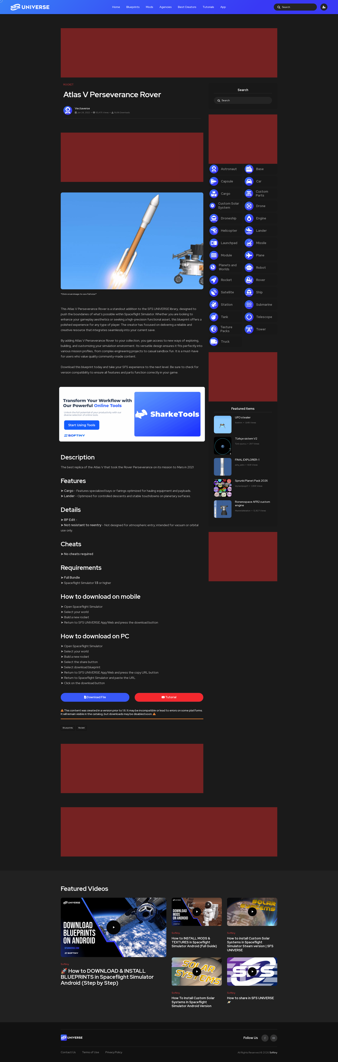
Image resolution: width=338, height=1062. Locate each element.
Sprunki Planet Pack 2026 (251, 480)
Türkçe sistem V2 (246, 438)
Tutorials (208, 7)
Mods (149, 7)
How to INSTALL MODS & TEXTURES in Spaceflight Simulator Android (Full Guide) (194, 942)
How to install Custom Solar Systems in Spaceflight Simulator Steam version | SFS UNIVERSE (250, 944)
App (223, 7)
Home (116, 7)
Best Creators (187, 7)
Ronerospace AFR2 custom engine (252, 503)
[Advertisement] (166, 52)
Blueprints (133, 7)
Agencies (165, 7)
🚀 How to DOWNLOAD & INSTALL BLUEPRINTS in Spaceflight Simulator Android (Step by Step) (107, 976)
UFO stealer (243, 417)
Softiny (273, 1052)
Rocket (81, 727)
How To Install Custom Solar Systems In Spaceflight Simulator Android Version (193, 1002)
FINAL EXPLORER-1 (247, 460)
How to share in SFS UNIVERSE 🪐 (250, 1000)
